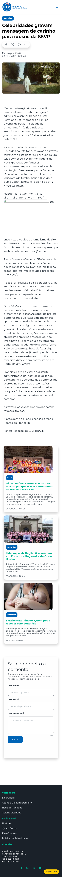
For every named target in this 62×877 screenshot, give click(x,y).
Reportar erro (51, 872)
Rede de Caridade (12, 807)
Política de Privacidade (15, 838)
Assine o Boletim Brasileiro (17, 802)
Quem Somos (9, 828)
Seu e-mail (14, 699)
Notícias (8, 18)
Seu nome (14, 685)
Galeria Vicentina (11, 812)
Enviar (15, 739)
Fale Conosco (9, 833)
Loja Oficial (8, 797)
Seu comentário (17, 713)
